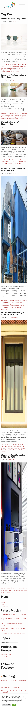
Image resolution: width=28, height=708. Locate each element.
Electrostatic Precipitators (7, 304)
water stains (12, 590)
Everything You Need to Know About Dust (13, 76)
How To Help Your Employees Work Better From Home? (13, 624)
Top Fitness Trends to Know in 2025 (10, 687)
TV (26, 588)
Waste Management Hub (7, 658)
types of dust (11, 118)
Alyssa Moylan (14, 317)
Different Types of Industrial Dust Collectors (13, 169)
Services (3, 602)
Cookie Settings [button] (6, 704)
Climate (14, 444)
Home (2, 446)
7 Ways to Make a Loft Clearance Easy (10, 123)
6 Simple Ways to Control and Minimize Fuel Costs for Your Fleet (13, 691)
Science (11, 113)
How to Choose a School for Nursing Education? (13, 633)
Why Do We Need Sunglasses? (13, 19)
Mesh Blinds (8, 446)
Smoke (17, 305)
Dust (25, 66)
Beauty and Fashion (6, 64)
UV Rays (9, 71)
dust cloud (18, 113)
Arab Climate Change (6, 654)
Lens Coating (19, 68)
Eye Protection (4, 68)
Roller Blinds (14, 448)
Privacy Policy (4, 606)
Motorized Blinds (15, 446)
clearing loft (11, 161)
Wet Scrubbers (18, 307)
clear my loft (23, 160)
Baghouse (17, 302)
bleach (21, 587)
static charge (4, 118)
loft (13, 163)
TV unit (3, 590)
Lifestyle (24, 64)
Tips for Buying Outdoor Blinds (8, 450)
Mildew (23, 588)
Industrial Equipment (13, 300)
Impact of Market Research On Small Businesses (13, 614)
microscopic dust (15, 117)
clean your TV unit (13, 588)
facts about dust (9, 115)
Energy (20, 444)
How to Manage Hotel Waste (8, 684)
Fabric (24, 444)
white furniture (19, 590)
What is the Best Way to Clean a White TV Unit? (13, 456)
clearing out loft (19, 161)
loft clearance (18, 163)
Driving (21, 66)
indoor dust (7, 117)
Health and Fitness (16, 64)
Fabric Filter (18, 304)
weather (19, 450)
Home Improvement (14, 160)
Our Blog (9, 676)
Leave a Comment (16, 71)
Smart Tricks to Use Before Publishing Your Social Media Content (13, 619)
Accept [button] (13, 704)
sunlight (9, 70)
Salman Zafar (15, 21)
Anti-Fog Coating (5, 66)
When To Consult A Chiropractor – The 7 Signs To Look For (13, 629)
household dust (17, 115)
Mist (8, 305)
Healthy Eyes (12, 68)
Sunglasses (4, 70)
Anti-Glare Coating (14, 66)
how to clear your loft (6, 163)
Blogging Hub (14, 80)
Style (19, 448)
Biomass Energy (5, 656)
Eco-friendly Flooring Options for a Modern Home (13, 680)
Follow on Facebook (7, 665)
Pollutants (12, 305)
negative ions (23, 117)
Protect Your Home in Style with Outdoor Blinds (12, 314)
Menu (22, 6)
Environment (4, 300)
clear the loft (4, 161)
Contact (3, 604)
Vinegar (7, 590)
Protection (7, 448)
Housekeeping (4, 113)
